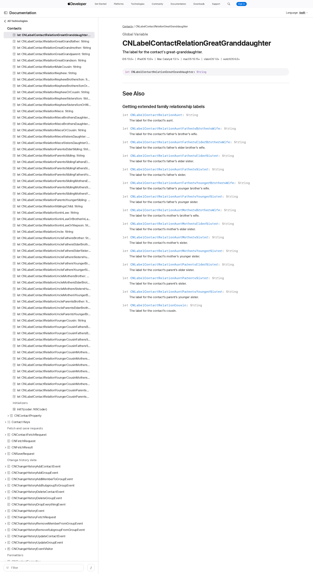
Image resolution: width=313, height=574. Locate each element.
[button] (229, 4)
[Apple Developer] (77, 4)
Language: (292, 12)
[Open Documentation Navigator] (5, 12)
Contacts (127, 26)
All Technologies (17, 21)
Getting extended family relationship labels (163, 106)
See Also (133, 93)
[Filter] (45, 567)
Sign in (241, 4)
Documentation (22, 13)
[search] (44, 567)
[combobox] (45, 568)
